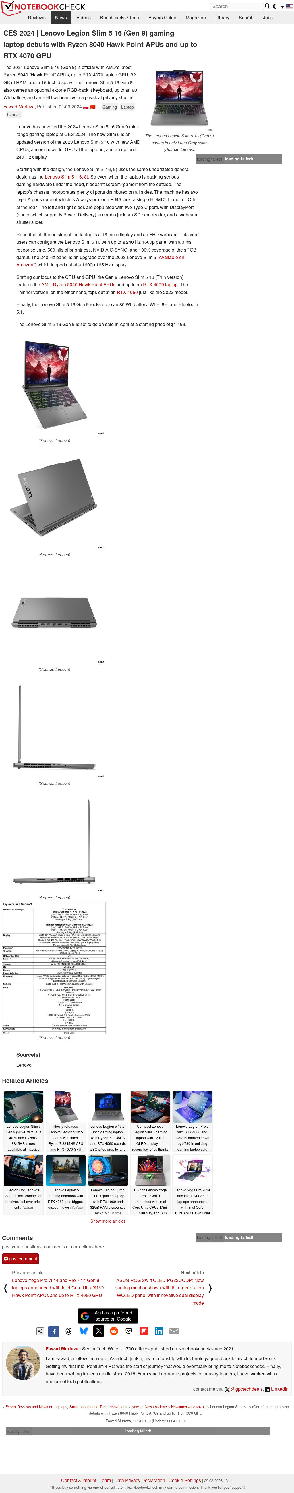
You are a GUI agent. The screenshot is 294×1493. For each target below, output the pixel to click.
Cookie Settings (185, 1480)
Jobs (268, 17)
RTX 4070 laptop (160, 284)
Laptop (127, 107)
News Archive (156, 1406)
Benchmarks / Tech (119, 17)
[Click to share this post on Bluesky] (83, 1331)
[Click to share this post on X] (98, 1330)
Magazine (196, 17)
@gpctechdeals (246, 1388)
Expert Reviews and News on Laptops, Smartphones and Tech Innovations (66, 1406)
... (287, 17)
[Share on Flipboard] (143, 1330)
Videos (83, 17)
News (61, 17)
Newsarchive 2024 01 (188, 1406)
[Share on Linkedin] (158, 1330)
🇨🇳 (93, 106)
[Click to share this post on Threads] (68, 1331)
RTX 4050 (127, 292)
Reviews (37, 17)
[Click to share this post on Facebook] (53, 1331)
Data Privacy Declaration (139, 1480)
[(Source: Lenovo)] (54, 385)
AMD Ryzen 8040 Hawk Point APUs (78, 284)
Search (246, 17)
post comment (22, 1258)
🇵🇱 (86, 106)
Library (222, 17)
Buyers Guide (162, 17)
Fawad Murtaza (19, 106)
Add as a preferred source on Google (113, 1315)
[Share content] (40, 1331)
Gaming (109, 107)
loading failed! (209, 159)
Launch (14, 115)
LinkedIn (279, 1388)
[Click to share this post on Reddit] (113, 1330)
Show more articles (107, 1221)
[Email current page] (174, 1331)
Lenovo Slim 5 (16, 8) (66, 176)
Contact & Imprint (78, 1480)
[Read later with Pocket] (128, 1330)
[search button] (267, 6)
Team (105, 1480)
